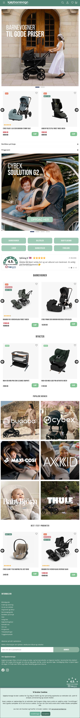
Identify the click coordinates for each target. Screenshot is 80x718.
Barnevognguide (7, 612)
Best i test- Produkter (40, 525)
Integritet (4, 620)
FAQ (2, 617)
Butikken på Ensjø (7, 615)
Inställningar (35, 714)
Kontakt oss (5, 624)
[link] (40, 262)
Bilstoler (40, 240)
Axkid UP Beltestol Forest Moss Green (53, 128)
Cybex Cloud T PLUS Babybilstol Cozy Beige (16, 569)
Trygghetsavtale (6, 634)
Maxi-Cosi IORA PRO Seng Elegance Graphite (16, 381)
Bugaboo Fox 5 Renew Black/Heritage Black (54, 569)
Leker (14, 248)
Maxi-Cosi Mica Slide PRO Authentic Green (54, 381)
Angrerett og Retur (7, 610)
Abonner (66, 650)
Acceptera (45, 714)
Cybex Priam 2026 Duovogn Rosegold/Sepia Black (56, 319)
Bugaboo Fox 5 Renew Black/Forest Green (16, 319)
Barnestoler (40, 248)
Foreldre (66, 248)
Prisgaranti (5, 629)
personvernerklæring (58, 709)
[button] (72, 682)
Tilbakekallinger (6, 632)
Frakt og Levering (7, 605)
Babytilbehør (66, 240)
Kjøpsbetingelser (7, 622)
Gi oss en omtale (7, 607)
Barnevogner (14, 240)
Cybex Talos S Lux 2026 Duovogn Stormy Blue (17, 128)
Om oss (4, 627)
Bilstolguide (5, 602)
